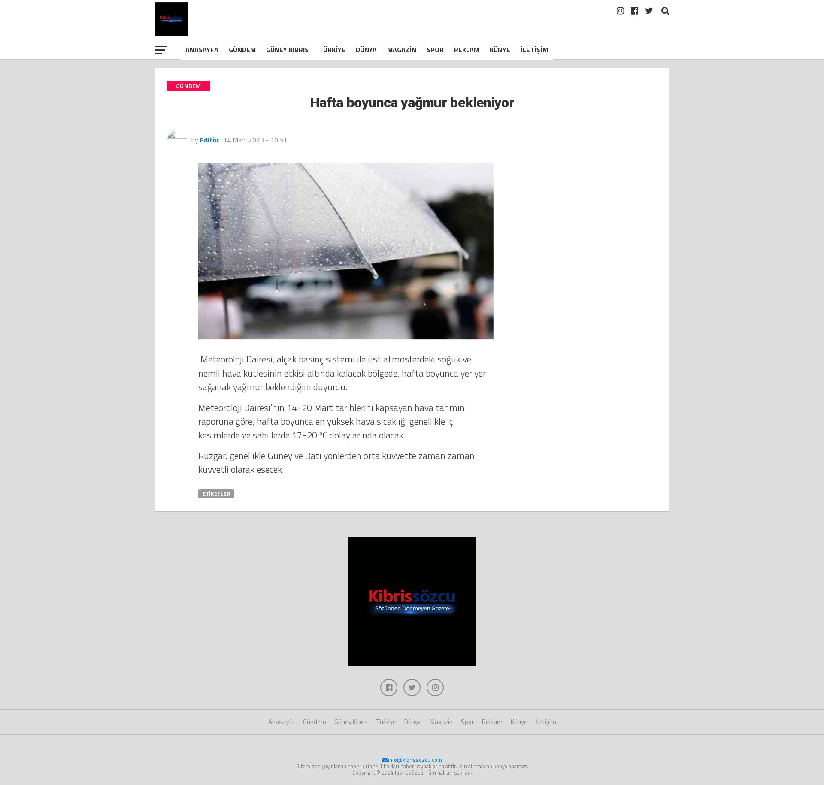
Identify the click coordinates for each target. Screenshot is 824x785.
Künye (500, 50)
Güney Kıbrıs (287, 50)
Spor (435, 50)
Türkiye (332, 50)
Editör (209, 140)
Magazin (401, 50)
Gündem (242, 50)
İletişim (534, 50)
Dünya (366, 50)
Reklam (466, 50)
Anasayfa (201, 50)
